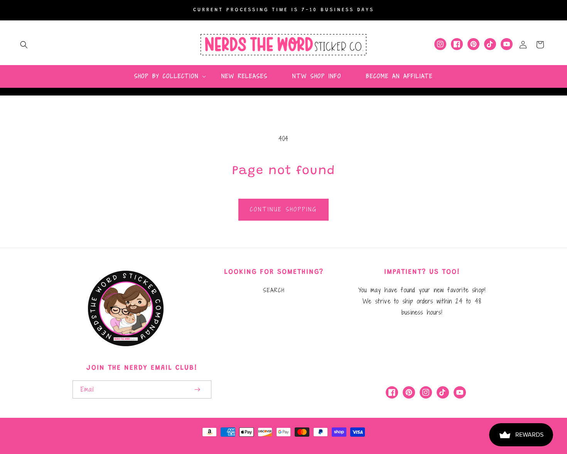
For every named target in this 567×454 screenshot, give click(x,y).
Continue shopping (283, 209)
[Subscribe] (197, 389)
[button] (23, 44)
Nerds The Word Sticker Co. (233, 442)
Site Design (308, 442)
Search (274, 290)
